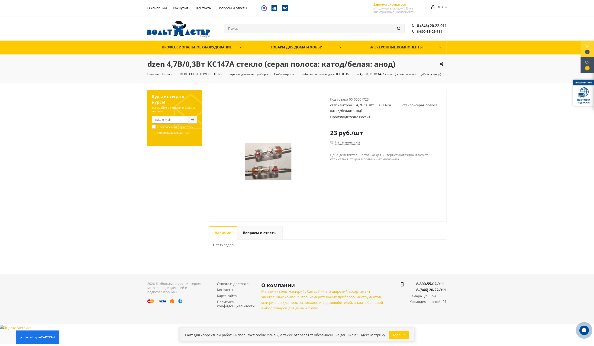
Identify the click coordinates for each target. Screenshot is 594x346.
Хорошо (399, 335)
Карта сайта (227, 295)
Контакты (225, 289)
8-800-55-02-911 (429, 31)
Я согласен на (175, 130)
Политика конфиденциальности (236, 303)
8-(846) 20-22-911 (432, 25)
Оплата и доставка (233, 283)
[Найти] (398, 28)
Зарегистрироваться (389, 4)
